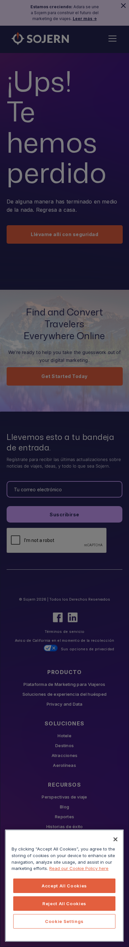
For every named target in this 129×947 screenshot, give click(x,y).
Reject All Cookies (64, 903)
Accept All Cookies (64, 885)
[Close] (115, 839)
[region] (64, 885)
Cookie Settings (64, 921)
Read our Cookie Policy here (78, 868)
